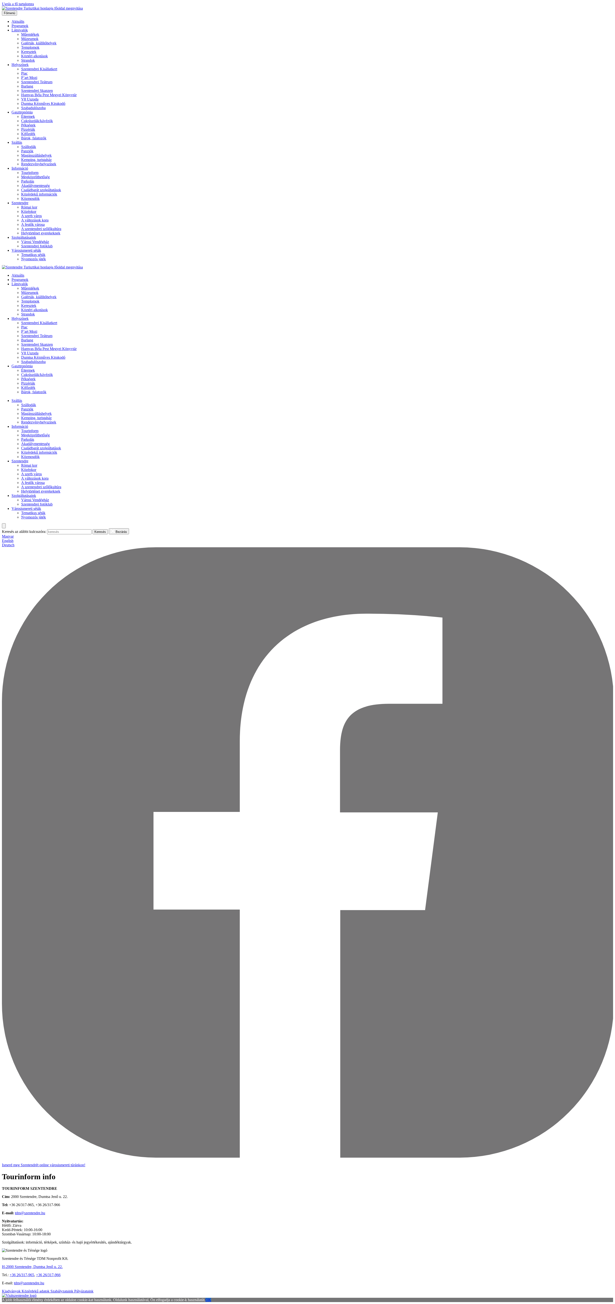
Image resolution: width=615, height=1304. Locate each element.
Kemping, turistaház (36, 160)
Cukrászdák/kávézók (37, 121)
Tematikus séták (33, 255)
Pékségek (28, 125)
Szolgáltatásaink (24, 237)
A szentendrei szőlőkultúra (41, 229)
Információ (20, 168)
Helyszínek (20, 65)
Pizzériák (28, 129)
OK (208, 1300)
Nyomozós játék (33, 259)
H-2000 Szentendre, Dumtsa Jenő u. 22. (32, 1267)
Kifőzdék (28, 134)
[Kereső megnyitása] (4, 525)
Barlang (27, 86)
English (7, 541)
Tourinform (29, 173)
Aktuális (18, 21)
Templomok (30, 47)
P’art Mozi (29, 78)
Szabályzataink (62, 1291)
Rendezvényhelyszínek (38, 164)
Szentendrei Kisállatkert (39, 69)
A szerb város (31, 216)
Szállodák (28, 147)
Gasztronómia (22, 112)
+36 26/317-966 (48, 1275)
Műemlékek (30, 34)
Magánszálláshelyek (36, 155)
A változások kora (35, 220)
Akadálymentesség (35, 186)
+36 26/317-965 (22, 1275)
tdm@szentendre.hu (30, 1213)
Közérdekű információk (39, 194)
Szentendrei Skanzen (37, 91)
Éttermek (28, 116)
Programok (20, 26)
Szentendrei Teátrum (36, 82)
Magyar (8, 536)
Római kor (29, 207)
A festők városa (33, 224)
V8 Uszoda (29, 99)
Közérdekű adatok (36, 1291)
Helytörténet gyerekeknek (40, 233)
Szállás (17, 142)
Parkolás (27, 181)
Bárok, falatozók (33, 138)
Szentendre (20, 203)
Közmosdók (30, 198)
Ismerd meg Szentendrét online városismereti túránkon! (43, 1165)
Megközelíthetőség (35, 177)
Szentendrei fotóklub (37, 246)
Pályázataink (83, 1291)
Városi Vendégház (35, 242)
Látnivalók (20, 30)
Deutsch (8, 545)
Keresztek (28, 52)
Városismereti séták (26, 250)
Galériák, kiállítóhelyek (38, 43)
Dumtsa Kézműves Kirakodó (43, 103)
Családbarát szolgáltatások (41, 190)
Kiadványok (12, 1291)
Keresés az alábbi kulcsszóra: (24, 532)
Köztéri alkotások (34, 56)
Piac (24, 73)
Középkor (28, 211)
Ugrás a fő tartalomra (18, 4)
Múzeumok (29, 39)
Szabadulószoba (33, 108)
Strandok (28, 60)
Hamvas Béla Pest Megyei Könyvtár (49, 95)
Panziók (27, 151)
